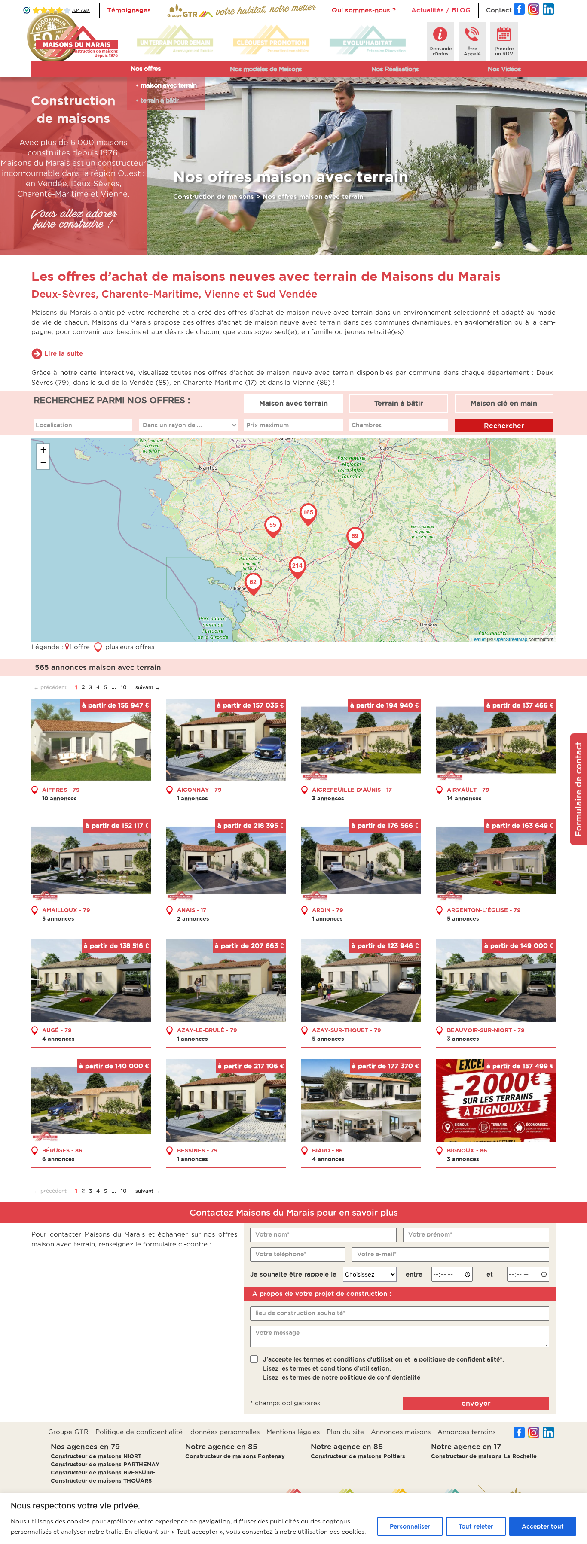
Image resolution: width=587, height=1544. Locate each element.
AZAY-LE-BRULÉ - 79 (207, 1030)
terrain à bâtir (159, 100)
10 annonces (59, 798)
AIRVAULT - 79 (468, 790)
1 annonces (192, 798)
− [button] (43, 462)
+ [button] (43, 449)
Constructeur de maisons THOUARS (101, 1480)
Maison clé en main (504, 403)
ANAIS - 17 (191, 910)
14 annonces (464, 798)
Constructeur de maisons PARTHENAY (105, 1464)
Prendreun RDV (504, 51)
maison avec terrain (168, 85)
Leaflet (478, 638)
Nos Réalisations (395, 69)
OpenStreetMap (510, 638)
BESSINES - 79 (197, 1150)
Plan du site (345, 1431)
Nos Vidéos (504, 69)
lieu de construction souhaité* (300, 1313)
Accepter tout (543, 1526)
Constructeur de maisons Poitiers (358, 1456)
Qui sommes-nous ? (364, 10)
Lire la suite (63, 353)
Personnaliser (410, 1526)
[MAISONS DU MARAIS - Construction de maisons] (76, 41)
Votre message (277, 1332)
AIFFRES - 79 (61, 790)
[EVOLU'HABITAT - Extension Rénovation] (367, 40)
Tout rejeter (476, 1526)
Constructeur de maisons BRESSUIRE (103, 1472)
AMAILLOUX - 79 (66, 910)
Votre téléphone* (280, 1254)
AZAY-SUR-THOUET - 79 (346, 1030)
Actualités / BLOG (441, 10)
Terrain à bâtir (398, 403)
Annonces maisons (401, 1431)
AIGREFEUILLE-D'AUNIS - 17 (352, 790)
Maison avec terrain (293, 403)
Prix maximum (267, 425)
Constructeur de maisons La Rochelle (484, 1456)
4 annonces (58, 1039)
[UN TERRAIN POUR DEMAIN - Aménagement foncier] (175, 40)
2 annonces (193, 918)
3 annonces (328, 798)
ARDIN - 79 (327, 910)
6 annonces (58, 1159)
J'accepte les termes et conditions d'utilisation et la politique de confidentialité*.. (383, 1368)
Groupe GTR (68, 1431)
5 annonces (58, 918)
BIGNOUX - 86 (467, 1150)
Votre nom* (272, 1234)
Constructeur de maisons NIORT (96, 1456)
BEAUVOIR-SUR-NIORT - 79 (486, 1030)
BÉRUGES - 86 (62, 1150)
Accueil (178, 10)
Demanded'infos (440, 51)
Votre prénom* (430, 1234)
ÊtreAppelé (472, 51)
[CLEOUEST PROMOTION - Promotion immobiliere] (271, 40)
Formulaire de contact (578, 789)
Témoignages (129, 10)
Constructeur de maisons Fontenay (235, 1456)
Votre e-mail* (377, 1254)
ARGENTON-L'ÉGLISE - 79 (484, 910)
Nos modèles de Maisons (266, 69)
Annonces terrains (466, 1431)
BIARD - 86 (327, 1150)
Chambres (367, 425)
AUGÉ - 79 (57, 1030)
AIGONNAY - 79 (199, 790)
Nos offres (146, 68)
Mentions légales (293, 1431)
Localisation (54, 425)
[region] (293, 1518)
